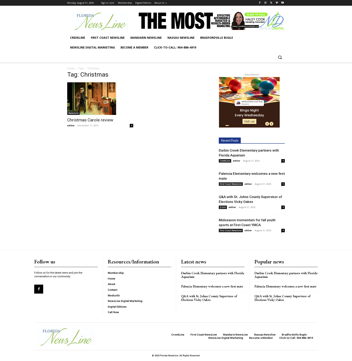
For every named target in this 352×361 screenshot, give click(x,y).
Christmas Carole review (90, 120)
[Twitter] (271, 3)
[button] (280, 57)
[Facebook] (259, 3)
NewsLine (73, 113)
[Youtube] (282, 3)
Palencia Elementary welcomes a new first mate (212, 286)
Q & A (223, 207)
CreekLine (225, 160)
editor (71, 125)
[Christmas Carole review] (100, 98)
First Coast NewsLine (231, 184)
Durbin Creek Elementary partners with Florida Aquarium (212, 275)
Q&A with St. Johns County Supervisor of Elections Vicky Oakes (209, 298)
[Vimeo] (276, 3)
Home (70, 68)
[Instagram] (265, 3)
